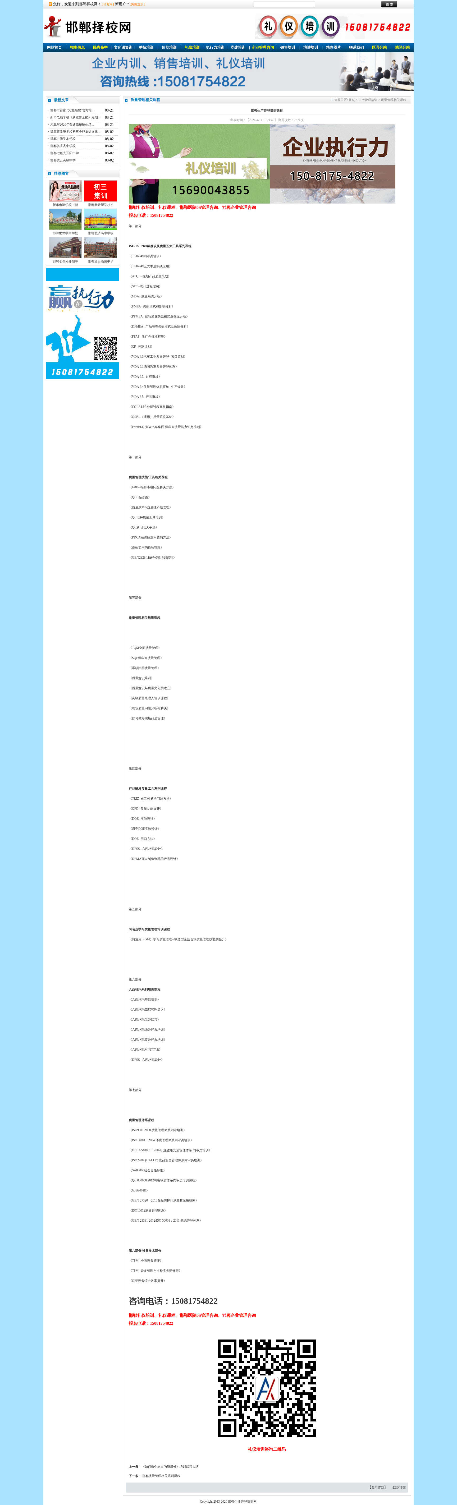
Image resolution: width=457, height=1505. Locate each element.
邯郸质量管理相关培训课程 (161, 1476)
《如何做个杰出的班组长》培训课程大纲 (170, 1467)
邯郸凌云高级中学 (63, 160)
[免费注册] (137, 4)
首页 (352, 100)
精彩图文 (61, 174)
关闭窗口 (377, 1487)
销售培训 (287, 47)
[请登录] (108, 4)
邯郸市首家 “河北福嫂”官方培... (72, 110)
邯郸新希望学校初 (100, 205)
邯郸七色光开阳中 (65, 261)
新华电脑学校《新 (65, 205)
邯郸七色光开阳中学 (64, 153)
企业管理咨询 (263, 47)
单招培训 (146, 47)
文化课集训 (123, 47)
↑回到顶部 (398, 1487)
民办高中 (100, 47)
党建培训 (238, 47)
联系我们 (356, 47)
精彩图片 (333, 47)
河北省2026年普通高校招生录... (72, 124)
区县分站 (379, 47)
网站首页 (54, 47)
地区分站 (402, 47)
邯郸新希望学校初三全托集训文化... (75, 132)
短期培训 (169, 47)
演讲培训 (310, 47)
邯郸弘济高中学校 (63, 146)
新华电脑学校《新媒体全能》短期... (75, 117)
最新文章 (61, 100)
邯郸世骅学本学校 (63, 139)
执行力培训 (215, 47)
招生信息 (77, 47)
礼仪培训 (192, 47)
